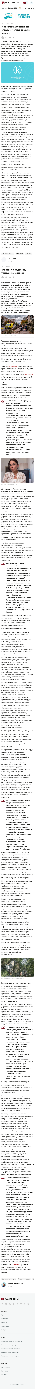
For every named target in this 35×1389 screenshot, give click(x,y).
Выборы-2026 (12, 8)
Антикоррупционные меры (10, 1352)
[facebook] (13, 1304)
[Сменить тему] (25, 2)
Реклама (4, 1375)
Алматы (29, 254)
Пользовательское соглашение (11, 1341)
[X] (17, 38)
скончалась (12, 366)
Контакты (4, 1371)
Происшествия (6, 1315)
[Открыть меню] (31, 2)
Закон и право (7, 254)
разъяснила (16, 1265)
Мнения (19, 254)
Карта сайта (5, 1367)
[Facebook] (13, 38)
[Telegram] (10, 38)
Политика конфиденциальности (12, 1345)
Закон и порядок (9, 1279)
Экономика (5, 1326)
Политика (4, 1319)
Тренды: (4, 8)
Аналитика (4, 1322)
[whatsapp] (6, 38)
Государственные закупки (10, 1356)
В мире (3, 1330)
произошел (29, 374)
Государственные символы (10, 1348)
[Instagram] (2, 38)
